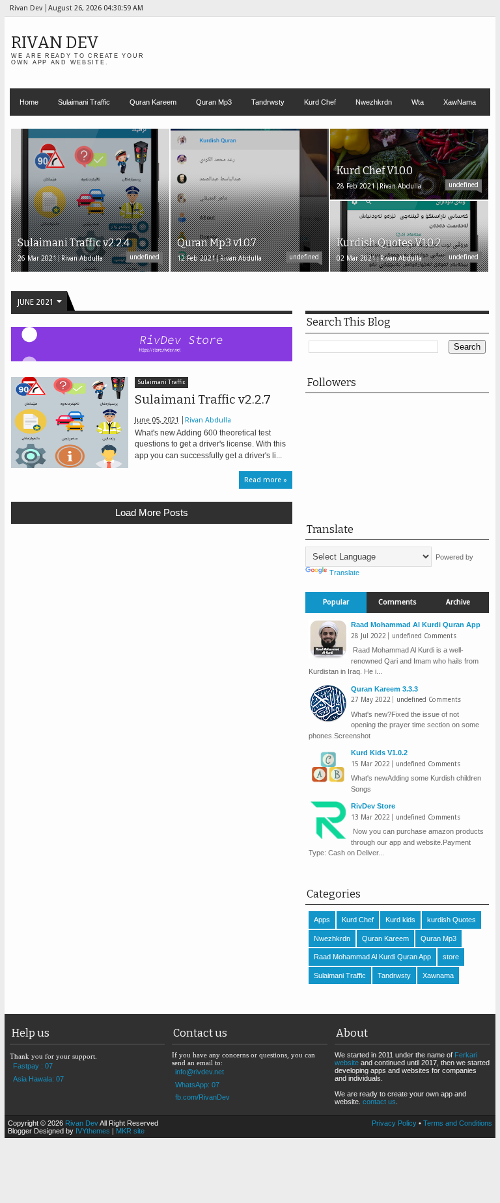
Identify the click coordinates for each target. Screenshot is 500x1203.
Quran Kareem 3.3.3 (384, 689)
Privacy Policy (394, 1123)
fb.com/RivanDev (202, 1097)
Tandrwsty (268, 102)
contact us (379, 1102)
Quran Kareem (153, 102)
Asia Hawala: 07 (38, 1079)
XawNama (459, 102)
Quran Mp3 (214, 102)
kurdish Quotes (451, 920)
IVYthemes (93, 1131)
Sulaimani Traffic (84, 102)
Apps (322, 920)
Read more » (265, 480)
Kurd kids (400, 920)
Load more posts (151, 512)
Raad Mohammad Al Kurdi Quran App (415, 624)
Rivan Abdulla (208, 420)
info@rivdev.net (199, 1072)
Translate (344, 572)
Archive (458, 602)
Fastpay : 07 (33, 1066)
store (451, 957)
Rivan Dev (55, 42)
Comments (397, 602)
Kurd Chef (320, 102)
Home (29, 102)
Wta (417, 102)
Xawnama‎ (438, 975)
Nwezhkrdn (373, 102)
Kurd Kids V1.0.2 (379, 753)
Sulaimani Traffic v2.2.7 (203, 400)
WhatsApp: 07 (197, 1085)
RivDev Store (373, 806)
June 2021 (36, 302)
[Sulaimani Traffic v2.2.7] (69, 422)
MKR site (130, 1131)
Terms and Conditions (457, 1123)
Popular (336, 602)
